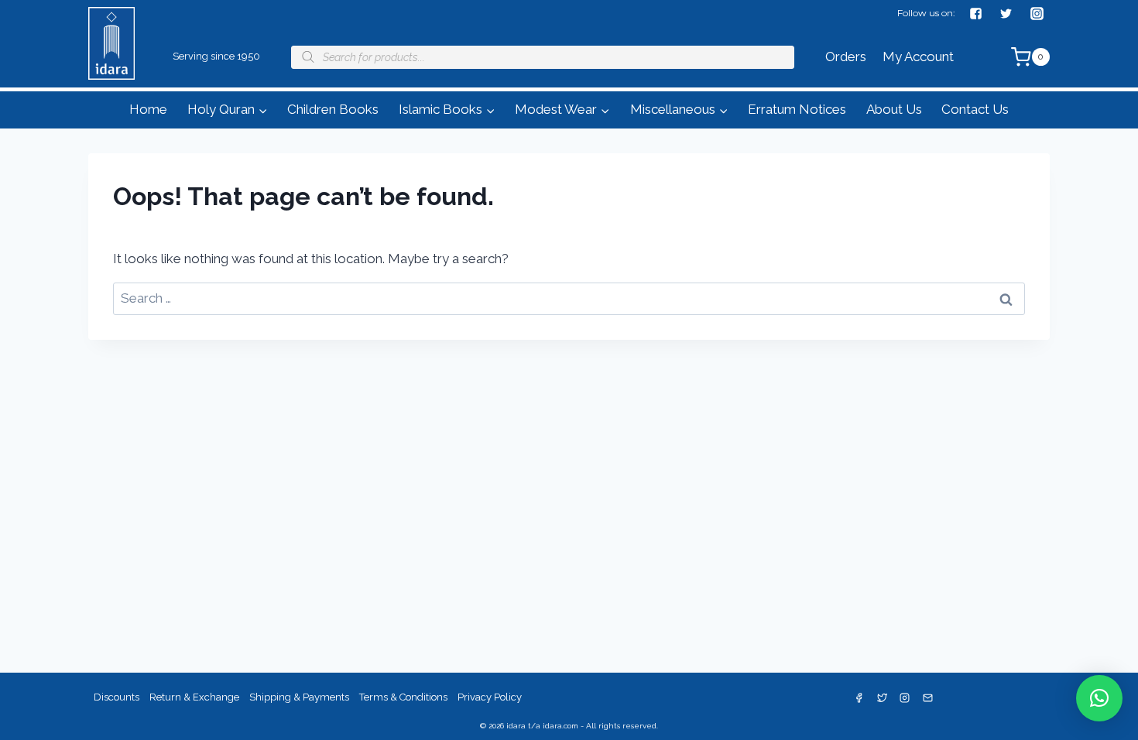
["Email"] (928, 698)
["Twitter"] (1006, 13)
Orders (845, 56)
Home (148, 109)
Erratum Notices (797, 109)
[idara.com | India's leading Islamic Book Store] (111, 64)
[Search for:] (569, 298)
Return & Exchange (194, 697)
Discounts (116, 697)
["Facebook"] (976, 13)
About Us (894, 109)
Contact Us (975, 109)
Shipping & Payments (299, 697)
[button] (262, 109)
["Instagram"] (1036, 13)
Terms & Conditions (403, 697)
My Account (918, 56)
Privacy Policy (490, 697)
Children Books (333, 109)
